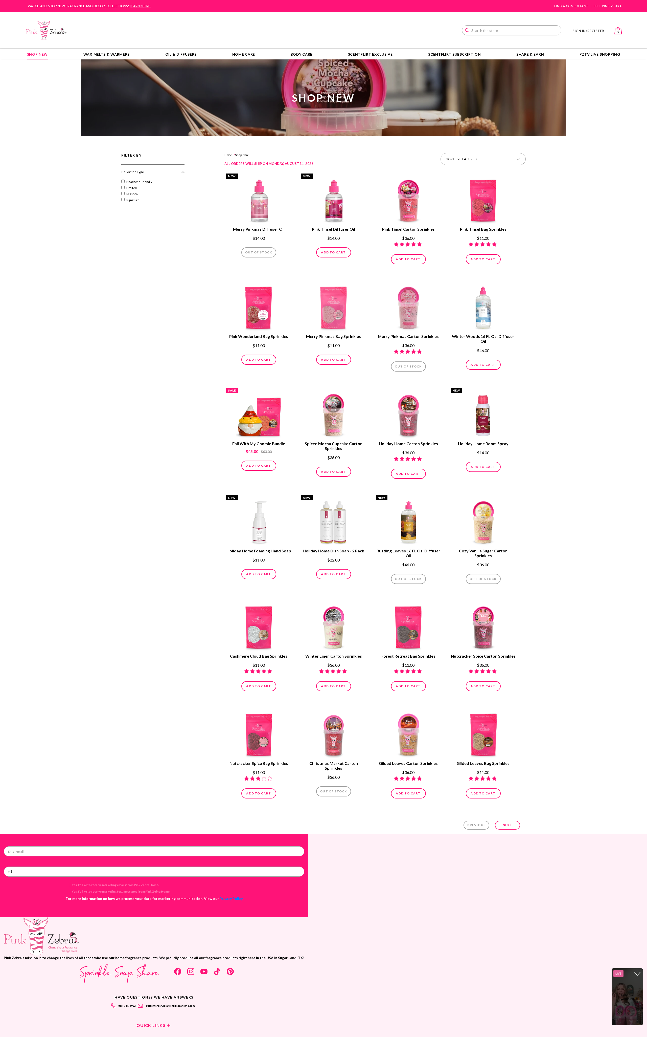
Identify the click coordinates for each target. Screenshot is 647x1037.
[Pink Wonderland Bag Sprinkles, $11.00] (259, 306)
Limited (131, 188)
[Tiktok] (217, 971)
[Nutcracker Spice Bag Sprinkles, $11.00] (259, 733)
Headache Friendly (139, 182)
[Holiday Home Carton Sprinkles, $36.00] (408, 413)
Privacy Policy (231, 898)
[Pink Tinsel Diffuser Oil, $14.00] (333, 199)
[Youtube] (203, 971)
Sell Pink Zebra (608, 6)
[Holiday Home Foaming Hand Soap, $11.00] (259, 521)
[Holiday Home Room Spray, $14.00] (483, 413)
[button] (152, 174)
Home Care (243, 54)
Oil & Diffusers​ (181, 54)
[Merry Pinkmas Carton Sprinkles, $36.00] (408, 306)
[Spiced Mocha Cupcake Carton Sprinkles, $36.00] (333, 413)
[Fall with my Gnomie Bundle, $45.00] (259, 413)
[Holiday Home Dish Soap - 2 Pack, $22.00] (333, 521)
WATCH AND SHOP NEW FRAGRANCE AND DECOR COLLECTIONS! (89, 6)
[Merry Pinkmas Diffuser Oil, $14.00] (259, 199)
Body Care (301, 54)
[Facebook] (177, 971)
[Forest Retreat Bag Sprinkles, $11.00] (408, 626)
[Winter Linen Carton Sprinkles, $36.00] (333, 626)
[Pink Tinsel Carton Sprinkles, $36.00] (408, 199)
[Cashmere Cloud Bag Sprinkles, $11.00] (259, 626)
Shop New (37, 54)
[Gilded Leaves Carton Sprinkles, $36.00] (408, 733)
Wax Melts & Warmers (106, 54)
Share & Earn (530, 54)
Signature (132, 200)
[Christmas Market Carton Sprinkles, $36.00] (333, 733)
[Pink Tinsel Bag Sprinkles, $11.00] (483, 199)
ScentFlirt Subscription (454, 54)
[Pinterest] (230, 971)
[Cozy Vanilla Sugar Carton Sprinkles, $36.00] (483, 521)
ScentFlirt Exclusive (370, 54)
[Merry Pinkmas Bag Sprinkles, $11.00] (333, 306)
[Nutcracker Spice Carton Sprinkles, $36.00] (483, 626)
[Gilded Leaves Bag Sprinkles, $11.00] (483, 733)
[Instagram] (190, 971)
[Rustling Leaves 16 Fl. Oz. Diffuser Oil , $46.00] (408, 521)
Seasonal (132, 194)
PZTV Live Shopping (600, 54)
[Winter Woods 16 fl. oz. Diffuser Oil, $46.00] (483, 306)
